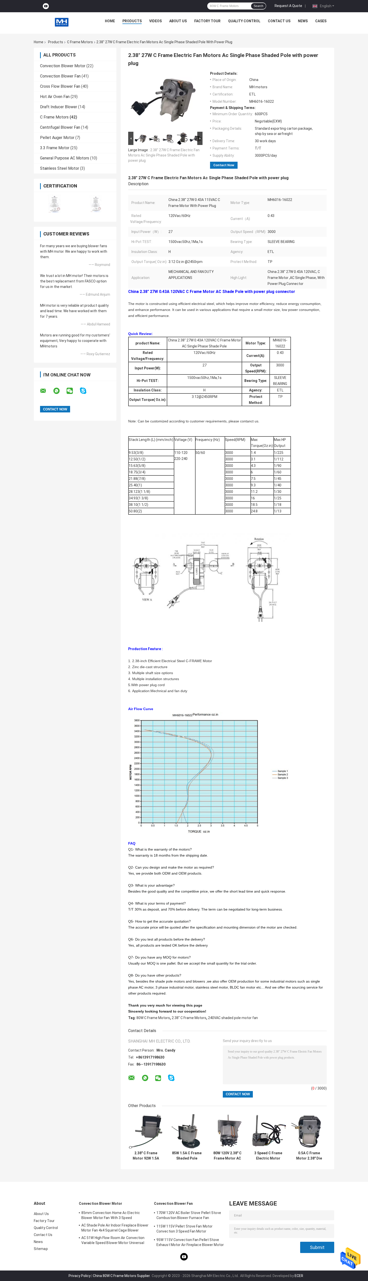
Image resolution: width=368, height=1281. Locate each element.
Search (258, 6)
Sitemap (41, 1249)
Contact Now (223, 165)
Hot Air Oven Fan (55, 96)
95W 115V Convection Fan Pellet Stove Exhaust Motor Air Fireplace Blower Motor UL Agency (190, 1243)
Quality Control (244, 21)
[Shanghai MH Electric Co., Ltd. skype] (86, 391)
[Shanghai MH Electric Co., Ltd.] (61, 22)
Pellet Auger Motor (57, 137)
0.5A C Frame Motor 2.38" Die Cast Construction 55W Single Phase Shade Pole (309, 1156)
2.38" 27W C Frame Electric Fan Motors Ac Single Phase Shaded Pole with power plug (164, 155)
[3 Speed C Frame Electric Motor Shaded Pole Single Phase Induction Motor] (268, 1131)
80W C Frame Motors (153, 1018)
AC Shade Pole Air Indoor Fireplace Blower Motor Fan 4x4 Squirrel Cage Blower (114, 1227)
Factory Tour (207, 21)
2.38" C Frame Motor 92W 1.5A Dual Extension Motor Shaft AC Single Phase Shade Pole (146, 1156)
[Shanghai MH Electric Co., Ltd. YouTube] (45, 6)
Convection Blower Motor (62, 65)
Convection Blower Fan (60, 76)
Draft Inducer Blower (58, 106)
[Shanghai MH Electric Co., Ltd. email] (46, 391)
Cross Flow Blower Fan (60, 86)
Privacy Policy (80, 1276)
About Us (178, 21)
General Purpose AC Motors (64, 158)
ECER (299, 1276)
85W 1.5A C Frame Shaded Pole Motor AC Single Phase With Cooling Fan (187, 1156)
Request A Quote (288, 6)
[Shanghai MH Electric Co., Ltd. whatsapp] (59, 391)
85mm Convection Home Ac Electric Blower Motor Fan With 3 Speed (110, 1215)
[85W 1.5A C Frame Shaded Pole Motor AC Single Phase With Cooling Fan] (186, 1131)
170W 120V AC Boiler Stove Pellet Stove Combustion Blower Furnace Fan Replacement (188, 1216)
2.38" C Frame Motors (189, 1018)
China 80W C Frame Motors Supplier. (122, 1276)
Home (110, 21)
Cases (320, 21)
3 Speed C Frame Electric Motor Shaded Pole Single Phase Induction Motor (268, 1156)
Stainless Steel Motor (59, 168)
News (303, 21)
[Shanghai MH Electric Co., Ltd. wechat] (73, 391)
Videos (155, 21)
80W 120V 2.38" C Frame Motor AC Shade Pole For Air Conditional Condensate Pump (227, 1156)
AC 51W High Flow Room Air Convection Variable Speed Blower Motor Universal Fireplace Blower (113, 1241)
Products (132, 21)
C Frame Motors (80, 42)
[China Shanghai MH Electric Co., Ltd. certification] (54, 203)
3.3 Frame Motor (54, 147)
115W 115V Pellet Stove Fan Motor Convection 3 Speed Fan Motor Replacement (184, 1229)
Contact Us (279, 21)
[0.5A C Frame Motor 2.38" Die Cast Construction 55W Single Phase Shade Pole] (309, 1131)
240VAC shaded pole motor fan (233, 1018)
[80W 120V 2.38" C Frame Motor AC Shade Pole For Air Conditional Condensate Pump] (227, 1131)
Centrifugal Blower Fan (60, 127)
